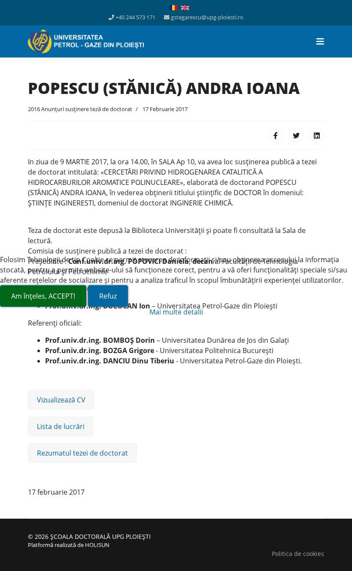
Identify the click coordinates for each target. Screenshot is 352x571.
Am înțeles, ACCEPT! (43, 296)
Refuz (108, 296)
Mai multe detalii (176, 312)
